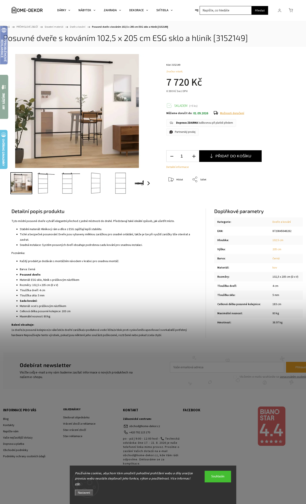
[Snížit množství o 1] (172, 156)
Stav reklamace (72, 436)
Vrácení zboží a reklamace (79, 424)
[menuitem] (63, 10)
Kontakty (8, 425)
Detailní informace (177, 167)
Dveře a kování (281, 222)
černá (276, 258)
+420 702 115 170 (139, 432)
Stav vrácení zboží (74, 430)
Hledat (260, 10)
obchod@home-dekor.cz (144, 426)
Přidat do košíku (233, 156)
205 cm (276, 249)
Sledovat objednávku (76, 417)
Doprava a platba (13, 444)
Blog (6, 419)
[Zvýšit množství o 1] (194, 156)
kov (274, 268)
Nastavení (84, 492)
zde (77, 484)
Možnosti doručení (232, 113)
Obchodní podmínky (15, 450)
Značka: (174, 71)
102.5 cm (277, 240)
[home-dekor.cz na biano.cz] (271, 426)
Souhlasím (217, 476)
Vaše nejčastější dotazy (18, 438)
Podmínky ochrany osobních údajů (24, 456)
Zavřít (283, 193)
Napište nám (11, 431)
